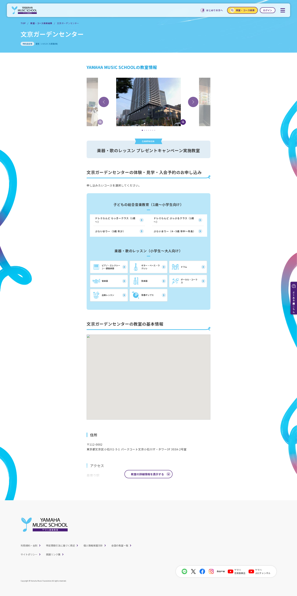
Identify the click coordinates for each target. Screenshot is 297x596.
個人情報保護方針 (93, 545)
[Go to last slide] (104, 102)
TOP (23, 23)
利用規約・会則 (29, 545)
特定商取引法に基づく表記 (60, 545)
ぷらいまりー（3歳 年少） (110, 231)
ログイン (267, 10)
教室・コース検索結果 (41, 23)
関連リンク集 (53, 554)
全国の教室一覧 (119, 545)
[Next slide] (193, 102)
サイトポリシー (29, 554)
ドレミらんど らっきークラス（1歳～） (115, 219)
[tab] (142, 130)
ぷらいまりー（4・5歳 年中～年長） (174, 231)
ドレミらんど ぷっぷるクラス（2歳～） (174, 219)
